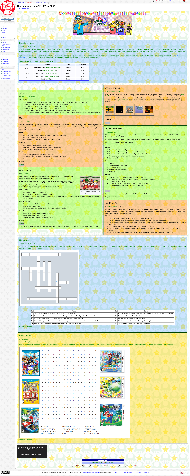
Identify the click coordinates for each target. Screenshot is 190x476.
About (74, 465)
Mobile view (146, 472)
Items (3, 30)
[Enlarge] (99, 191)
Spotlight (116, 465)
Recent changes (6, 47)
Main (99, 465)
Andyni (154, 51)
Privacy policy (118, 472)
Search (2, 16)
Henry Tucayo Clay (160, 49)
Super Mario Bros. (26, 46)
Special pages (5, 73)
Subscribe (109, 465)
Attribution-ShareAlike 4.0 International (91, 472)
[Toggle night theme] (153, 1)
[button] (21, 165)
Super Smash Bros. (122, 99)
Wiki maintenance (6, 45)
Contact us (122, 465)
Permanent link (6, 76)
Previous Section (97, 462)
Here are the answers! (25, 326)
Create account (178, 0)
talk (33, 46)
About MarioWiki (128, 472)
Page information (6, 78)
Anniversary (5, 61)
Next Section (109, 462)
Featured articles (6, 44)
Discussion (29, 2)
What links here (6, 69)
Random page (5, 49)
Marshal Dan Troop (47, 70)
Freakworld (175, 49)
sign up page (71, 55)
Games (4, 25)
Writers (102, 465)
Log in (186, 0)
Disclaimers (138, 472)
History (46, 2)
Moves (4, 37)
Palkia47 (23, 339)
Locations (4, 28)
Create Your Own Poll (36, 454)
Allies (3, 32)
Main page (4, 42)
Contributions (171, 0)
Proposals (4, 57)
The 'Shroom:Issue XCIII (24, 8)
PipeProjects (5, 59)
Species (4, 35)
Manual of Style (130, 465)
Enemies (4, 34)
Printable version (6, 75)
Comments (25, 454)
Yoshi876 (47, 79)
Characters (5, 26)
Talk (166, 0)
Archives (80, 465)
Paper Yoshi (159, 246)
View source (39, 2)
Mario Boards (5, 63)
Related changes (6, 71)
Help (3, 51)
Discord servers (6, 65)
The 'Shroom (21, 2)
